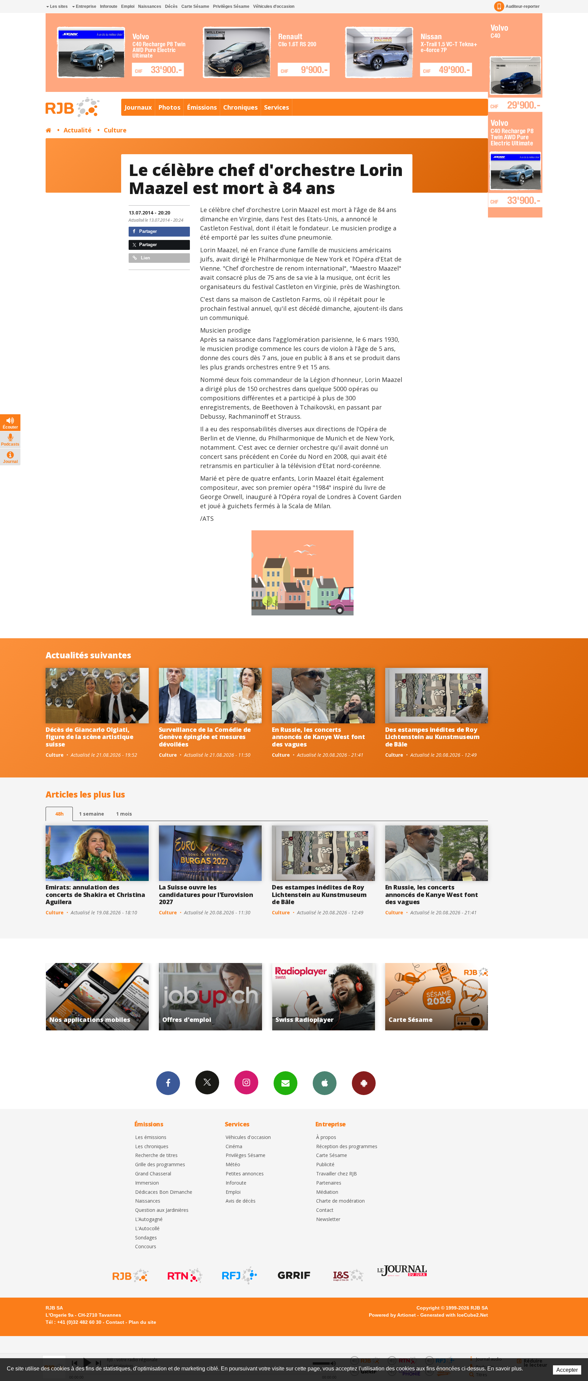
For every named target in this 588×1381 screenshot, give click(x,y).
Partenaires (328, 1183)
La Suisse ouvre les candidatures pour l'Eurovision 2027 (206, 894)
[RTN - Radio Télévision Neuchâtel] (184, 1275)
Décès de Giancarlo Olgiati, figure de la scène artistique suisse (89, 736)
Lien (145, 257)
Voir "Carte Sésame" (323, 996)
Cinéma (234, 1147)
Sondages (146, 1238)
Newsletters (285, 1083)
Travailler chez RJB (336, 1174)
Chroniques (240, 107)
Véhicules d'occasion (273, 6)
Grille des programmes (160, 1165)
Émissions (202, 107)
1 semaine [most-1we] (91, 813)
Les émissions (150, 1137)
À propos (326, 1137)
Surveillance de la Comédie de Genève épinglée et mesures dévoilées (205, 736)
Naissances (149, 6)
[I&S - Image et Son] (348, 1275)
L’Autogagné (149, 1219)
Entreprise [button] (85, 6)
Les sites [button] (58, 6)
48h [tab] (59, 813)
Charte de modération (340, 1201)
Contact (324, 1210)
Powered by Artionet (392, 1315)
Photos (169, 107)
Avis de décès (241, 1201)
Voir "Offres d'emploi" (97, 996)
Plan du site (142, 1322)
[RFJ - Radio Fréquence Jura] (239, 1275)
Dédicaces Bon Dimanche (163, 1192)
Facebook (168, 1083)
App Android (364, 1083)
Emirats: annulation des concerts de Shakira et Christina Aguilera (95, 894)
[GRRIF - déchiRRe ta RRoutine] (293, 1275)
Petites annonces (245, 1174)
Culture (115, 130)
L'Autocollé (147, 1229)
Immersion (147, 1183)
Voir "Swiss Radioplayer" (210, 996)
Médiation (327, 1192)
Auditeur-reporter (523, 6)
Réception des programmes (346, 1147)
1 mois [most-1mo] (124, 813)
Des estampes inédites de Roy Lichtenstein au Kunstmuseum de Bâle (432, 736)
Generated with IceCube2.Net (454, 1315)
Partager (147, 231)
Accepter (567, 1370)
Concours (145, 1247)
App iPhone (325, 1083)
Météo (233, 1165)
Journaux (138, 107)
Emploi (127, 6)
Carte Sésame (195, 6)
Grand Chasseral (153, 1174)
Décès (171, 6)
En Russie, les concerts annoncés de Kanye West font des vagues (318, 736)
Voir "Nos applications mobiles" (436, 996)
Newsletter (328, 1219)
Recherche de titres (156, 1155)
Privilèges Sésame (231, 6)
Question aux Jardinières (162, 1210)
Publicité (325, 1165)
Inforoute (108, 6)
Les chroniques (151, 1147)
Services (276, 107)
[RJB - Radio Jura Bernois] (130, 1275)
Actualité (78, 130)
